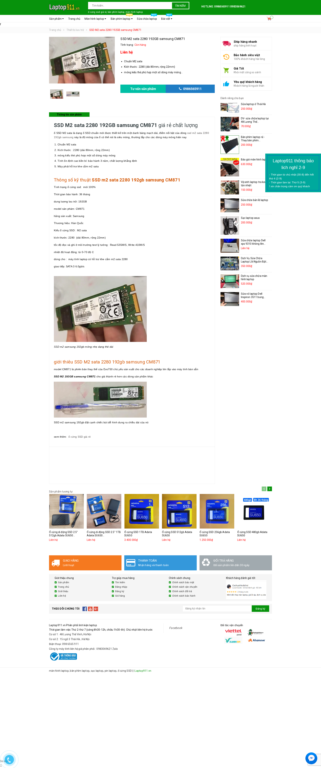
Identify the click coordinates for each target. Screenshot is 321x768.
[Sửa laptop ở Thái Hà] (230, 107)
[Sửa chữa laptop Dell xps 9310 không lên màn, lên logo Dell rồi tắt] (230, 246)
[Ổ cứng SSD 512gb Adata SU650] (179, 511)
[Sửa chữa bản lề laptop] (230, 205)
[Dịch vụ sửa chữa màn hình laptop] (230, 281)
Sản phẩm (55, 18)
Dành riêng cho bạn (232, 98)
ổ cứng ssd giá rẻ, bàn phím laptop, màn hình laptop (115, 12)
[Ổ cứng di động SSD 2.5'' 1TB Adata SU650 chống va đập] (104, 511)
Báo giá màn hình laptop (255, 159)
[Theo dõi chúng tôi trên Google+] (96, 608)
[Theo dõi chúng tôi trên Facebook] (84, 608)
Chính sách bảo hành (183, 595)
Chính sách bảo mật (183, 582)
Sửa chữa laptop (147, 17)
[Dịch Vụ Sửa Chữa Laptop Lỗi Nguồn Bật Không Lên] (230, 263)
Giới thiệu (63, 591)
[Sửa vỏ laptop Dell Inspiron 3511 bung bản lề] (230, 299)
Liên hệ (62, 595)
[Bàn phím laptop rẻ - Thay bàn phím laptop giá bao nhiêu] (230, 144)
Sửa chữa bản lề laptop (254, 200)
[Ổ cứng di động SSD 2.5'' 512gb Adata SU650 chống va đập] (66, 511)
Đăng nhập (121, 586)
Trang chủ (74, 18)
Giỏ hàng (120, 595)
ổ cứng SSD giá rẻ (79, 436)
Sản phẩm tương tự (61, 491)
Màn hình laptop (95, 18)
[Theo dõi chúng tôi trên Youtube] (90, 608)
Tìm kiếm (180, 5)
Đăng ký (119, 591)
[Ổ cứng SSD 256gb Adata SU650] (217, 511)
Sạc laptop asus (250, 217)
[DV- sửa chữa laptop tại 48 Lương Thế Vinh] (230, 124)
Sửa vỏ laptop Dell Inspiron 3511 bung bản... (252, 297)
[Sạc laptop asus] (230, 225)
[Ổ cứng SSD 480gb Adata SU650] (254, 511)
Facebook (175, 628)
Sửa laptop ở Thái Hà (253, 104)
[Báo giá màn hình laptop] (230, 167)
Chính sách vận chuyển (184, 586)
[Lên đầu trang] (314, 749)
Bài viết (166, 17)
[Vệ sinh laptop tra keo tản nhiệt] (230, 187)
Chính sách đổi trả (182, 591)
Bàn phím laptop (121, 17)
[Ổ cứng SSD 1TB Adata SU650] (141, 511)
